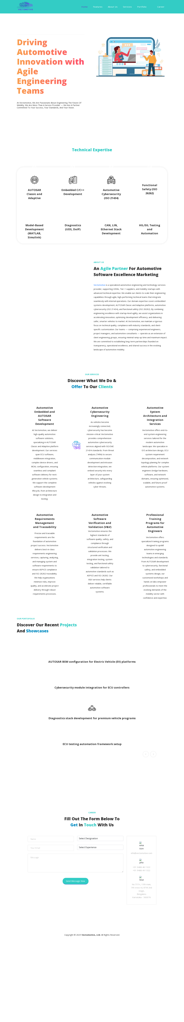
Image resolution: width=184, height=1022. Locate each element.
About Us (113, 6)
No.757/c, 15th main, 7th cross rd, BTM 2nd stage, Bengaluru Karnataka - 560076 (141, 891)
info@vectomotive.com (141, 853)
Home (84, 6)
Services (127, 6)
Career (160, 6)
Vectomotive (99, 285)
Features (98, 6)
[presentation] (146, 754)
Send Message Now (75, 881)
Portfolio (142, 6)
